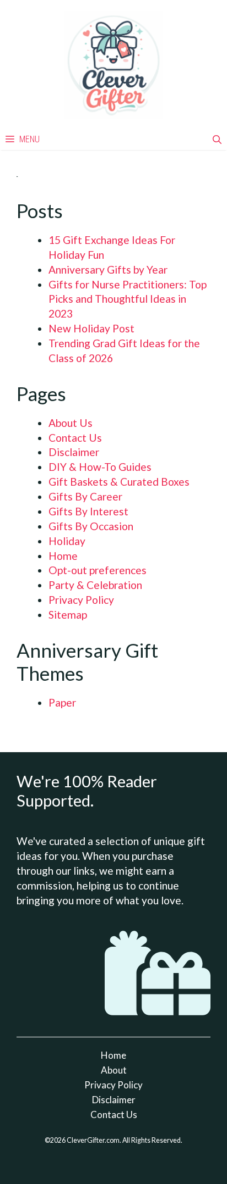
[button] (217, 139)
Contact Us (75, 437)
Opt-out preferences (97, 570)
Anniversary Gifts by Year (107, 269)
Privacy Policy (81, 599)
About (114, 1070)
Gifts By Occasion (90, 526)
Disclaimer (73, 452)
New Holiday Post (91, 328)
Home (63, 555)
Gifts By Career (85, 496)
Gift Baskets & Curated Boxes (119, 481)
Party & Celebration (95, 585)
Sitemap (67, 614)
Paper (62, 702)
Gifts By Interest (88, 511)
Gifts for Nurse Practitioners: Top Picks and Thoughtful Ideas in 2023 (127, 299)
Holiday (66, 541)
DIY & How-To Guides (100, 466)
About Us (70, 422)
